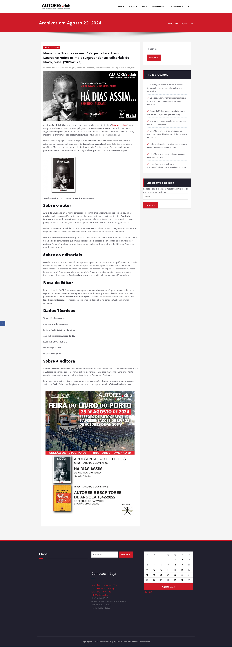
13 (161, 569)
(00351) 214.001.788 (101, 591)
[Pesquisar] (189, 6)
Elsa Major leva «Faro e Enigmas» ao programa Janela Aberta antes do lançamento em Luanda (167, 134)
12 (154, 569)
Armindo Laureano (85, 67)
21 (168, 575)
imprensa (119, 67)
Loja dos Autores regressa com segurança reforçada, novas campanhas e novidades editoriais (166, 101)
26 (154, 580)
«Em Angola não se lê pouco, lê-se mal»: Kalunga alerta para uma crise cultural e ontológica (165, 87)
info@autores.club (99, 595)
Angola (72, 67)
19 (154, 575)
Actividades (157, 6)
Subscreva (150, 205)
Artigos (132, 6)
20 (161, 575)
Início (120, 6)
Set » (151, 591)
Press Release (52, 67)
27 (161, 580)
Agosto (185, 23)
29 (175, 580)
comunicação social (105, 67)
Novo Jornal (130, 67)
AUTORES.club (174, 6)
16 (182, 569)
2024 (176, 23)
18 (147, 575)
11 (147, 569)
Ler (143, 6)
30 (182, 580)
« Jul (146, 591)
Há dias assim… (119, 125)
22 (192, 23)
